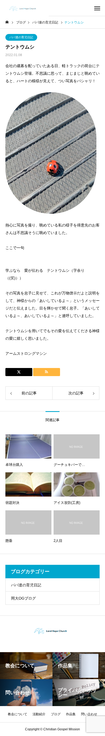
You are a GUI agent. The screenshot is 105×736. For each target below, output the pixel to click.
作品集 (71, 714)
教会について (17, 714)
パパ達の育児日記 (21, 37)
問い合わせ (89, 714)
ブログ (56, 714)
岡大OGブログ (23, 598)
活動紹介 (39, 714)
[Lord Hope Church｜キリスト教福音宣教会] (24, 8)
